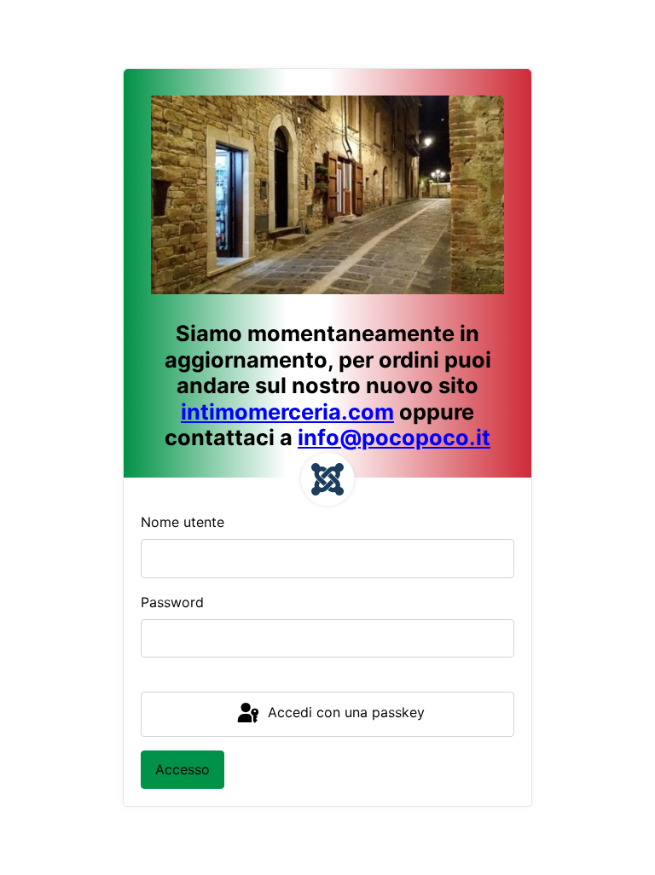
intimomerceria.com (287, 411)
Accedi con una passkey (344, 712)
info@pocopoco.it (394, 437)
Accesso (182, 769)
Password (172, 602)
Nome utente (182, 521)
